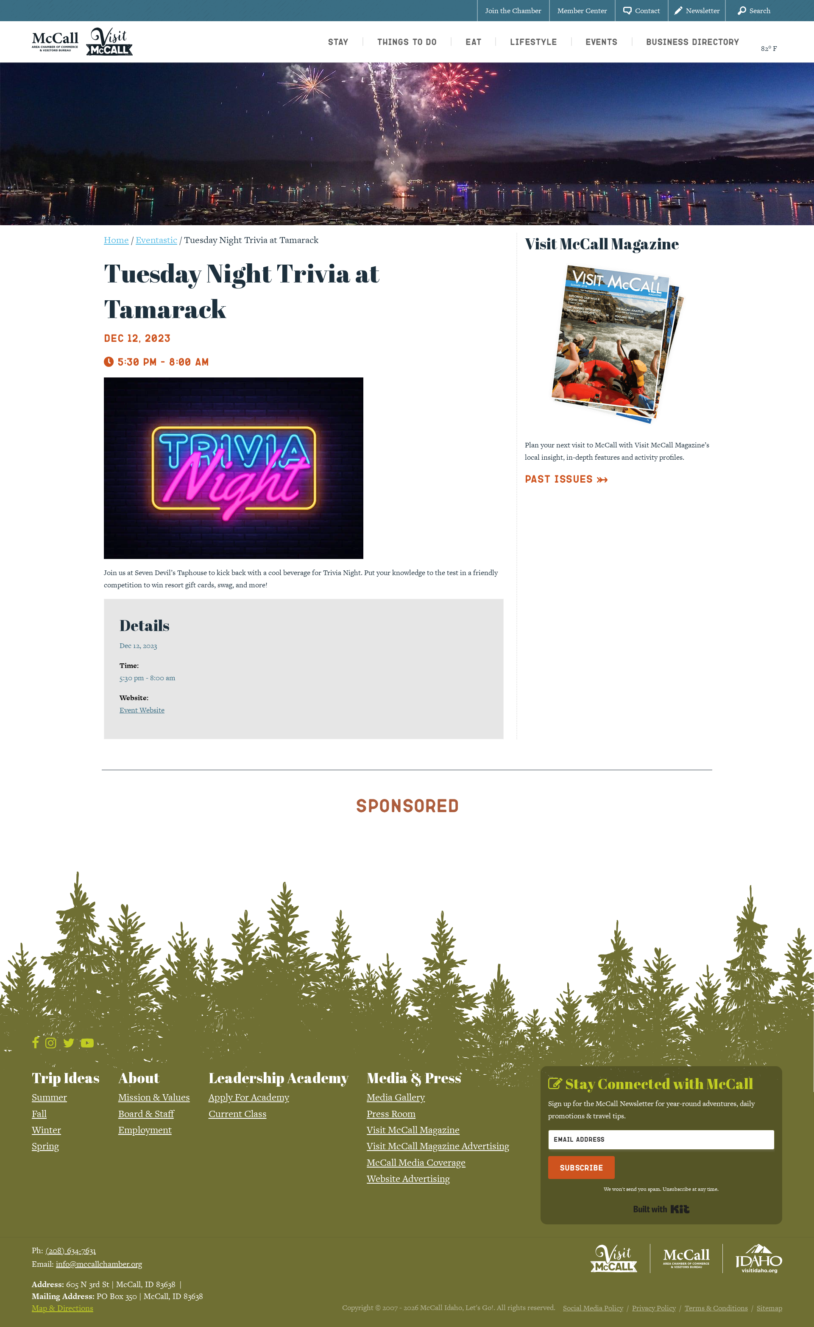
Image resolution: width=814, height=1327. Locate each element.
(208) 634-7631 (70, 1250)
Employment (145, 1130)
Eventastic (156, 239)
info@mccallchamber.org (99, 1264)
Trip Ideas (66, 1077)
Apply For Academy (249, 1097)
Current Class (238, 1113)
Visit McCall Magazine (413, 1130)
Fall (39, 1113)
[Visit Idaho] (759, 1259)
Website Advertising (408, 1178)
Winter (46, 1130)
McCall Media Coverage (416, 1162)
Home (116, 239)
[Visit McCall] (614, 1259)
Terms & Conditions (716, 1308)
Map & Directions (62, 1308)
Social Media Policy (593, 1308)
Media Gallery (396, 1097)
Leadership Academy (278, 1077)
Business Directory (692, 41)
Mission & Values (154, 1097)
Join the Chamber (513, 10)
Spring (45, 1146)
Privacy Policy (654, 1308)
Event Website (142, 710)
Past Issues (559, 478)
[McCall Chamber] (55, 41)
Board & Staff (146, 1113)
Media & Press (414, 1077)
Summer (49, 1097)
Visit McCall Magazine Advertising (438, 1146)
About (139, 1077)
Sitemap (769, 1308)
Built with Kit (661, 1209)
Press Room (391, 1113)
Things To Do (407, 41)
